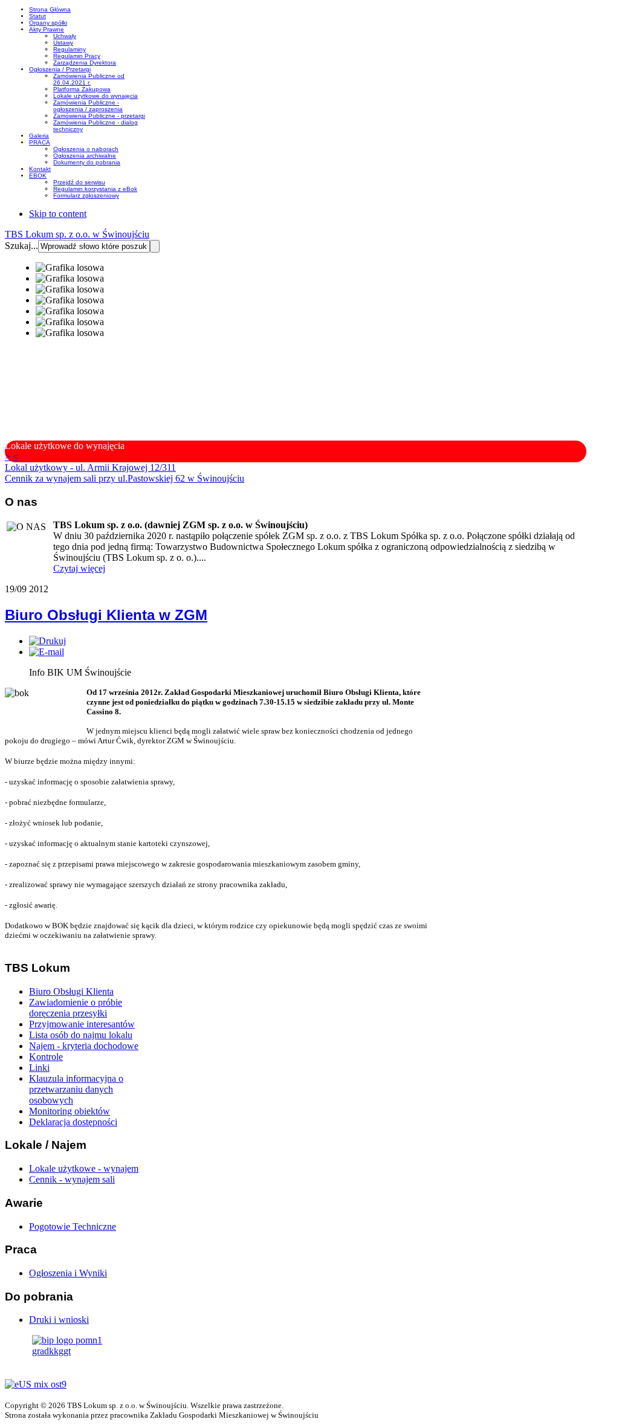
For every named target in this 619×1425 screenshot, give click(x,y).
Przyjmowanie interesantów (82, 1024)
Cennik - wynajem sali (72, 1179)
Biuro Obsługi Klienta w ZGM (106, 615)
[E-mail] (46, 652)
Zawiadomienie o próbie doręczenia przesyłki (75, 1007)
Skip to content (57, 213)
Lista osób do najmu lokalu (80, 1035)
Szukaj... (21, 246)
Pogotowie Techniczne (72, 1226)
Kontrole (46, 1057)
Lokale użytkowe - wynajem (83, 1168)
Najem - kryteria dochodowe (83, 1046)
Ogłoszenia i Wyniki (68, 1273)
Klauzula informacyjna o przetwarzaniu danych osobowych (76, 1089)
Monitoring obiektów (69, 1111)
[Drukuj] (47, 641)
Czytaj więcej (79, 568)
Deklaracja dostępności (73, 1122)
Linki (39, 1067)
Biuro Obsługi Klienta (71, 991)
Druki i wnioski (59, 1319)
